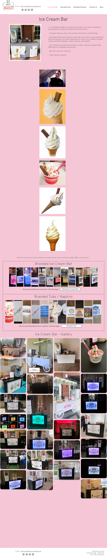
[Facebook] (26, 10)
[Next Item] (94, 277)
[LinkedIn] (32, 10)
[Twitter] (29, 10)
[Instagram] (23, 10)
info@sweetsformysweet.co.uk (30, 6)
